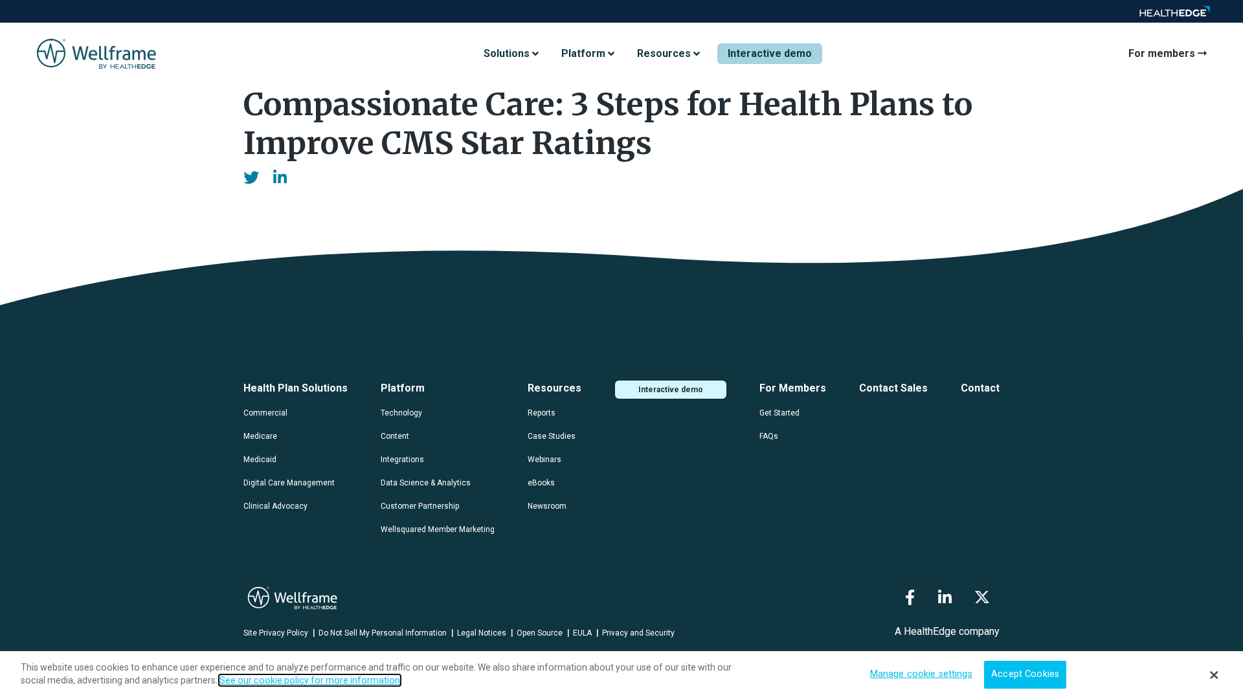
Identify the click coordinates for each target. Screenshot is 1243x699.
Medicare (260, 436)
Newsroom (547, 506)
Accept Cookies (1025, 674)
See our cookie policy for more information (309, 680)
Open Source (540, 633)
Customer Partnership (420, 506)
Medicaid (259, 459)
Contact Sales (893, 388)
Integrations (402, 459)
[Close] (1214, 675)
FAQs (768, 436)
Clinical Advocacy (275, 506)
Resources (554, 388)
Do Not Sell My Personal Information (383, 633)
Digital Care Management (289, 482)
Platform (403, 388)
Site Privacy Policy (275, 633)
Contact (980, 388)
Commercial (265, 412)
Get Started (779, 412)
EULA (582, 633)
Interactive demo (770, 53)
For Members (792, 388)
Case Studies (552, 436)
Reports (541, 412)
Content (395, 436)
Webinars (544, 459)
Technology (401, 412)
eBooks (541, 482)
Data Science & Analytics (426, 482)
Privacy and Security (638, 633)
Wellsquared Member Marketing (438, 529)
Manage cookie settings (921, 674)
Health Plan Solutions (295, 388)
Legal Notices (481, 633)
